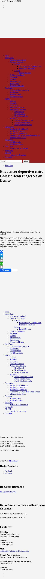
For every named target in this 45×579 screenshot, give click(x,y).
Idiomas (17, 71)
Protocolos (9, 146)
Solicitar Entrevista (17, 107)
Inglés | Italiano (25, 73)
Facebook (8, 471)
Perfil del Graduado (17, 75)
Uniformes (14, 105)
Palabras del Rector (17, 86)
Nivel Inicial (14, 92)
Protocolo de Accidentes (19, 148)
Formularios (9, 127)
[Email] (22, 260)
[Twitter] (22, 254)
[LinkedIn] (22, 257)
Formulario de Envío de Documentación (25, 135)
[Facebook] (22, 251)
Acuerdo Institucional (18, 60)
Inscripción (14, 118)
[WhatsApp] (22, 263)
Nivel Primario (15, 94)
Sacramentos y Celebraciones (30, 66)
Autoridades (14, 84)
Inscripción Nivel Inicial (23, 120)
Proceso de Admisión (18, 110)
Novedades (9, 151)
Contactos (8, 157)
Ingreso (7, 99)
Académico (9, 88)
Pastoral (17, 64)
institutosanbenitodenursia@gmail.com (14, 551)
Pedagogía (14, 77)
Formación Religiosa (27, 68)
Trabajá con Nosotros (18, 155)
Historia (13, 79)
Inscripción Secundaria (23, 125)
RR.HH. (8, 153)
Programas (9, 140)
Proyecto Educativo (17, 62)
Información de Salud (18, 138)
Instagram (8, 473)
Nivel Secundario (16, 97)
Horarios (13, 101)
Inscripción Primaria (22, 122)
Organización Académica (19, 90)
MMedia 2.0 (13, 461)
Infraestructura (15, 81)
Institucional (9, 58)
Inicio (7, 56)
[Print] (22, 267)
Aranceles (13, 103)
